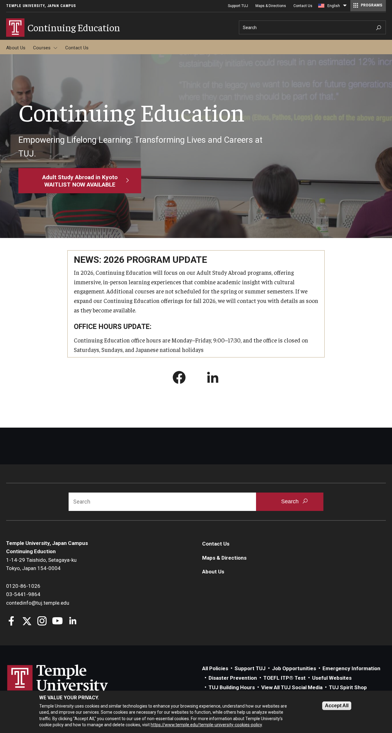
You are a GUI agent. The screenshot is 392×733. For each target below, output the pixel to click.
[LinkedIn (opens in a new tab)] (213, 378)
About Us (15, 48)
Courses (42, 48)
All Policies (215, 668)
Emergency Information (351, 668)
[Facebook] (11, 621)
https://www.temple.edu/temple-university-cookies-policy (206, 724)
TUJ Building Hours (232, 687)
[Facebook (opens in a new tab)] (179, 378)
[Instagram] (42, 621)
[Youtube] (57, 621)
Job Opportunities (294, 668)
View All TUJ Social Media (291, 687)
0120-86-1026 (23, 586)
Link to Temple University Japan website (67, 685)
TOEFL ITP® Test (284, 678)
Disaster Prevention (233, 678)
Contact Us (302, 6)
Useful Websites (332, 678)
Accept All (337, 705)
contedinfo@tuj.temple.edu (37, 603)
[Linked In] (72, 621)
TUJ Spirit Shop (348, 687)
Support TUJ (238, 6)
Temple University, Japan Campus (41, 6)
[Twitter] (26, 621)
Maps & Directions (270, 6)
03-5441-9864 (23, 594)
